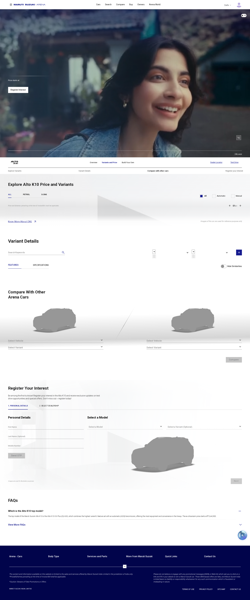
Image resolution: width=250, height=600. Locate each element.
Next (236, 481)
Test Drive (234, 162)
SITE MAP (221, 589)
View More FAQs (16, 524)
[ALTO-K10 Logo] (16, 162)
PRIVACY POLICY (206, 589)
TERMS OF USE (188, 589)
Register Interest (18, 90)
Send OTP (16, 455)
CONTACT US (235, 589)
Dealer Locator (216, 162)
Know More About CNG (20, 221)
